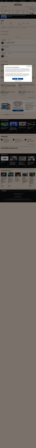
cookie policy (11, 73)
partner (6, 74)
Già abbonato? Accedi (18, 80)
